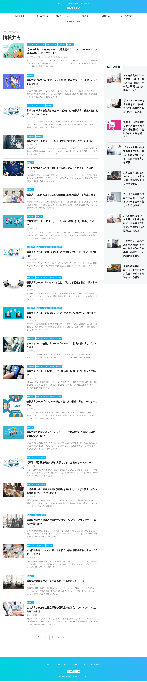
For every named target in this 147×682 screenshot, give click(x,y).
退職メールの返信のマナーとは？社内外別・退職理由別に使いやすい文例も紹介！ (133, 129)
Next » (60, 637)
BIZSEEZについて (53, 664)
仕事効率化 (19, 15)
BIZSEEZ (73, 8)
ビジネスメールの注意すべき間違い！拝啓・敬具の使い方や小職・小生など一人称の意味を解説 (133, 248)
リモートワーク (73, 21)
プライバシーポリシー (91, 664)
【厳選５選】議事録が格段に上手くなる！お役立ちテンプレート (60, 462)
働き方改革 (55, 57)
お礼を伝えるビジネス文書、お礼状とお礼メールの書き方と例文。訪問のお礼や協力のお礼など (133, 83)
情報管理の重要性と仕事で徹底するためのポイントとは (55, 580)
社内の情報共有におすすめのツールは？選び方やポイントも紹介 (60, 167)
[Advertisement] (125, 44)
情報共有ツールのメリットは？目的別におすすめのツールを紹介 (60, 141)
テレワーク (45, 57)
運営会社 (66, 664)
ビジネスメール (62, 15)
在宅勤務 (63, 57)
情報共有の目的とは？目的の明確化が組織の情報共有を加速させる (61, 194)
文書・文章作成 (41, 15)
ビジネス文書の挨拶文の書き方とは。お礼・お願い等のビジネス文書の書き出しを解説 (133, 155)
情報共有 (84, 15)
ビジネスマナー (127, 15)
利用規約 (76, 664)
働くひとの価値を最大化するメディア (73, 676)
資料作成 (106, 15)
